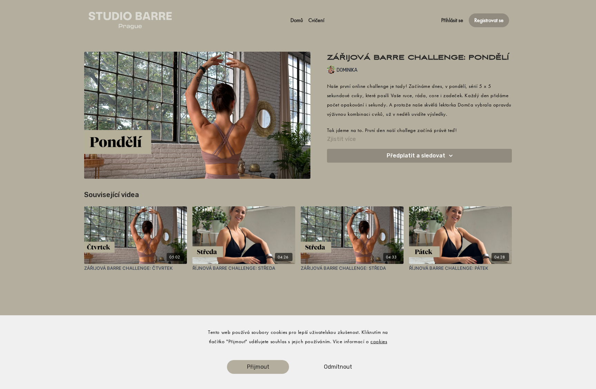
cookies (378, 341)
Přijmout (258, 367)
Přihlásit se (452, 20)
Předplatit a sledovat (416, 155)
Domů (296, 20)
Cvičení (316, 20)
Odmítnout (338, 367)
